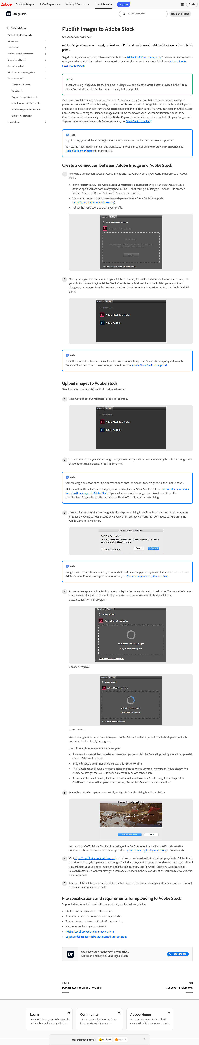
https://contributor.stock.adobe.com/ (93, 202)
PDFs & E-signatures (49, 4)
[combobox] (143, 14)
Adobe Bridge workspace (80, 150)
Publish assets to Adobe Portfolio (26, 103)
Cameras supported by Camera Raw (147, 576)
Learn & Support (102, 4)
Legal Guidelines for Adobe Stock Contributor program (96, 936)
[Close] (144, 1038)
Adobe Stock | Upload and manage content (90, 931)
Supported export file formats (24, 97)
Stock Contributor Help (138, 121)
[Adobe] (6, 4)
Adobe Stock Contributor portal (149, 365)
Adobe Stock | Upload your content (146, 850)
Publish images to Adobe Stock (26, 109)
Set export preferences (22, 115)
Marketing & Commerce (76, 4)
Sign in (192, 4)
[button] (182, 4)
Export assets (17, 91)
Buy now (124, 4)
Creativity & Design (24, 4)
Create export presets (21, 84)
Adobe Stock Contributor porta (144, 57)
